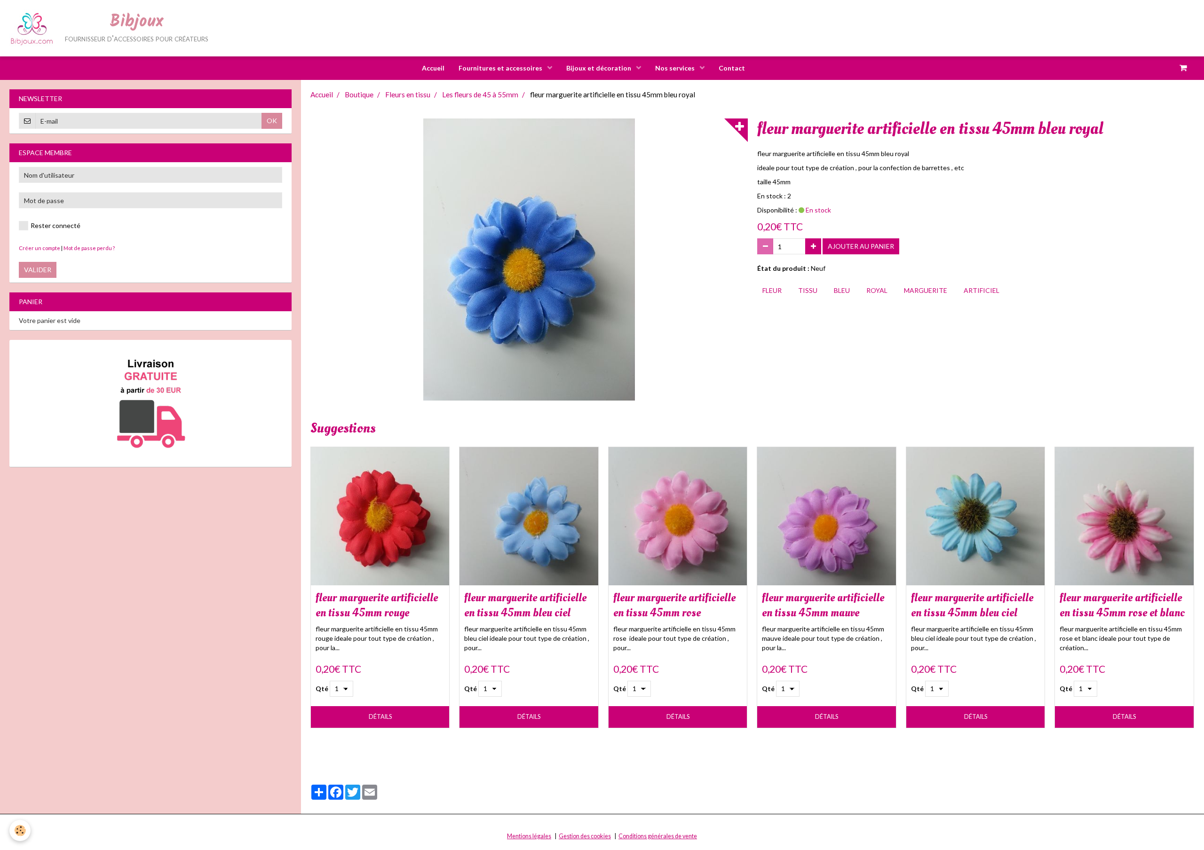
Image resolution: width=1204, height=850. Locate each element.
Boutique (359, 94)
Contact (732, 68)
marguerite (925, 290)
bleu (842, 290)
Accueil (433, 68)
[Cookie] (20, 830)
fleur (772, 290)
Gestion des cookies (585, 836)
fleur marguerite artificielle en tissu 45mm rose (674, 605)
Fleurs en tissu (407, 94)
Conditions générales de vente (657, 836)
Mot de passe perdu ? (89, 248)
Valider (37, 270)
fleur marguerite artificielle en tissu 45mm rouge (377, 605)
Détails (380, 716)
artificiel (981, 290)
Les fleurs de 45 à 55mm (480, 94)
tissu (807, 290)
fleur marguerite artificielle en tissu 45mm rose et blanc (1122, 605)
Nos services (675, 68)
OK (272, 121)
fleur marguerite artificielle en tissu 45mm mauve (823, 605)
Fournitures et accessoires (501, 68)
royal (876, 290)
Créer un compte (39, 248)
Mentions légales (529, 836)
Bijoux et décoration (599, 68)
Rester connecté (55, 225)
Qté (322, 689)
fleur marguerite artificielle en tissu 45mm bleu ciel (525, 605)
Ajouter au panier (861, 246)
